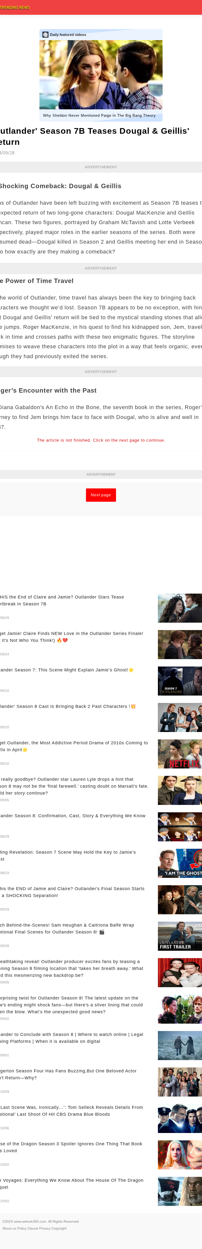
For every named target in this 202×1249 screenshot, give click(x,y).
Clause (32, 1228)
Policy (21, 1228)
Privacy (44, 1228)
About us (9, 1228)
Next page (101, 495)
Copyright (59, 1228)
